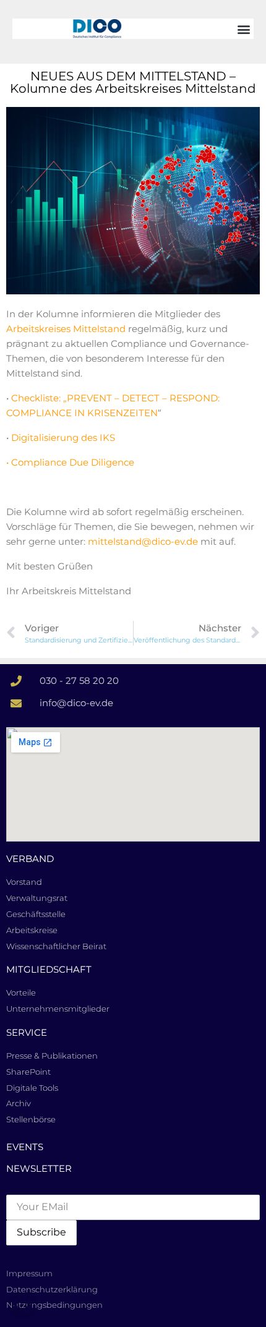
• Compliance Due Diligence (70, 462)
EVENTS (24, 1147)
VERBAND (30, 858)
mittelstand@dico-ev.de (144, 541)
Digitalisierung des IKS (63, 437)
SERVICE (26, 1032)
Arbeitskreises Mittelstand (66, 329)
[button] (243, 29)
